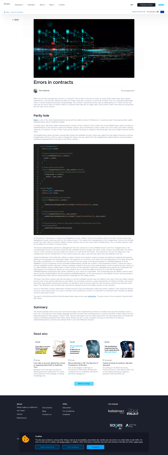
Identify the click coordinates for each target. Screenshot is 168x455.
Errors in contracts (17, 12)
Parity (36, 120)
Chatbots (66, 414)
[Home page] (4, 12)
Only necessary (73, 447)
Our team (21, 411)
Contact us (46, 414)
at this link (92, 296)
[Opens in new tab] (116, 412)
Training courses (146, 5)
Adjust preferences (47, 447)
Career (19, 414)
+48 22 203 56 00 (138, 12)
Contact (62, 5)
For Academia (68, 411)
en (132, 5)
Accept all (95, 447)
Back (16, 20)
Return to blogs (84, 383)
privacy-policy (65, 442)
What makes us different (27, 407)
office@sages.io (152, 12)
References (21, 418)
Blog (7, 12)
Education (67, 408)
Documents (47, 408)
